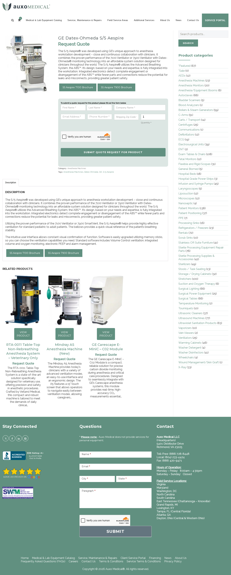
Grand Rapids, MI (167, 504)
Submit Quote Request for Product (113, 152)
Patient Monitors (188, 208)
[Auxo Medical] (26, 7)
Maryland (162, 487)
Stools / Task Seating (191, 269)
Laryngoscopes (188, 188)
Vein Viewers (186, 332)
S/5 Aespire (108, 172)
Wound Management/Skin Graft (198, 362)
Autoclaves (185, 95)
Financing (155, 558)
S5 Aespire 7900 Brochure (116, 87)
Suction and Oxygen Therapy (196, 283)
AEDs (181, 75)
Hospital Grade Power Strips (196, 178)
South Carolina (166, 497)
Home (25, 558)
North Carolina (166, 494)
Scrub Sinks (185, 237)
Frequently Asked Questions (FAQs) (43, 561)
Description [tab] (10, 182)
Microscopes (186, 198)
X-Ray (182, 367)
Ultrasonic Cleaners (190, 313)
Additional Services (144, 20)
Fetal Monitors (187, 159)
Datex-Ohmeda (91, 172)
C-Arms (183, 115)
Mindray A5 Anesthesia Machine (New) (64, 349)
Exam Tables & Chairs (191, 154)
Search (188, 43)
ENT (181, 149)
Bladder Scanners (189, 100)
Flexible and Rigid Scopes (194, 164)
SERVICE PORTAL (215, 20)
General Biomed (188, 169)
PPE (180, 218)
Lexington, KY (165, 508)
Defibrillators (186, 134)
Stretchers (184, 278)
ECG (181, 139)
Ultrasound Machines (191, 318)
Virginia (161, 484)
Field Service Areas (117, 20)
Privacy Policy (173, 561)
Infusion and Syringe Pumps (195, 183)
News (178, 20)
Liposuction (185, 193)
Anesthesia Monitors (191, 85)
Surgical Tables (187, 298)
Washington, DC (167, 491)
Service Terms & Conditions (144, 561)
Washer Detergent (189, 347)
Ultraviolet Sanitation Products (197, 323)
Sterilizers (184, 264)
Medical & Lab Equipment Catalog (44, 20)
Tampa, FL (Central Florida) (174, 511)
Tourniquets (185, 308)
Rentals (183, 232)
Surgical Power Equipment (194, 293)
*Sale (181, 70)
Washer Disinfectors (190, 352)
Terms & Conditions (111, 561)
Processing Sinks (188, 223)
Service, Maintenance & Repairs (84, 20)
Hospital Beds (187, 173)
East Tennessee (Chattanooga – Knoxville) (183, 501)
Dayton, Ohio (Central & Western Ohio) (181, 518)
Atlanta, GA (164, 514)
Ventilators (185, 337)
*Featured (184, 65)
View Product (23, 334)
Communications (189, 129)
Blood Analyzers (188, 105)
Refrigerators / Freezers (193, 227)
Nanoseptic (185, 203)
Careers (73, 561)
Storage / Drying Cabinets (194, 274)
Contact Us (193, 20)
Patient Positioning (190, 213)
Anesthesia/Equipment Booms (197, 90)
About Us (165, 20)
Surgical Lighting (188, 288)
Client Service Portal (133, 558)
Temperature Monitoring (193, 303)
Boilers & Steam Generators (195, 110)
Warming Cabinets (189, 342)
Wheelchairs (186, 357)
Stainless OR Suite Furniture (195, 242)
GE (100, 172)
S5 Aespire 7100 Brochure (78, 87)
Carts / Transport (189, 119)
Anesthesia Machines (76, 168)
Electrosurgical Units (191, 144)
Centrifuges (185, 124)
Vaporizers (185, 328)
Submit (115, 531)
